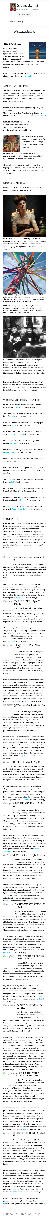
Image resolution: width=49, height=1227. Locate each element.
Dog (41, 459)
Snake (12, 416)
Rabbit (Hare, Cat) (19, 509)
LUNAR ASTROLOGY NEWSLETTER (21, 1214)
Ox (20, 491)
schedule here (30, 76)
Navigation (26, 14)
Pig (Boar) (34, 470)
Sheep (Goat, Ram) (16, 434)
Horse (14, 425)
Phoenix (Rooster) (10, 452)
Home (7, 21)
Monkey (13, 443)
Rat (12, 482)
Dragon (19, 407)
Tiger (22, 500)
